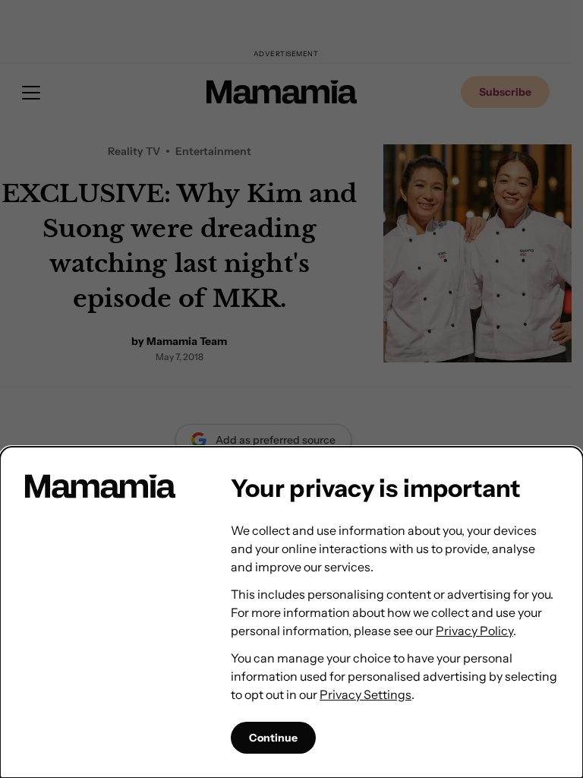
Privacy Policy (474, 630)
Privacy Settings (365, 694)
